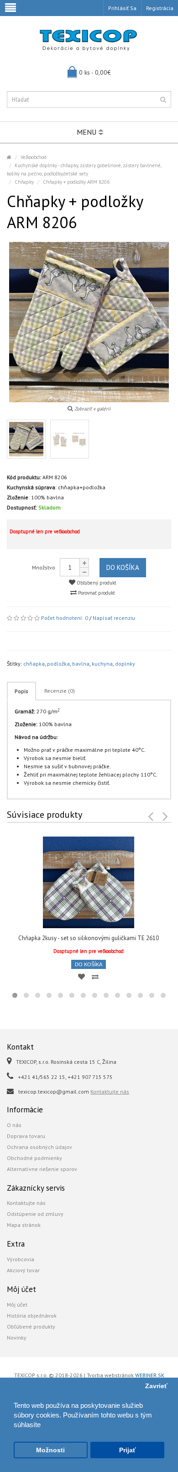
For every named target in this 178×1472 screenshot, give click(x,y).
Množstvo (43, 567)
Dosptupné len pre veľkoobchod (45, 531)
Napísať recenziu (114, 617)
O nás (14, 1125)
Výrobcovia (20, 1259)
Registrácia (159, 8)
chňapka (34, 663)
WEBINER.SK (149, 1375)
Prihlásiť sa (122, 8)
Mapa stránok (24, 1224)
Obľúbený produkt (95, 583)
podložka (58, 663)
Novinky (16, 1337)
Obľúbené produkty (31, 1326)
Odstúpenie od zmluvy (35, 1213)
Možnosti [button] (50, 1450)
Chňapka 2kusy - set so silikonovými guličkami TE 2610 (88, 938)
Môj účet (17, 1304)
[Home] (9, 157)
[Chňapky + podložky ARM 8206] (26, 439)
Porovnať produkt (96, 593)
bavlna (80, 663)
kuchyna (102, 663)
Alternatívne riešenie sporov (42, 1169)
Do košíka (122, 567)
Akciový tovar (23, 1270)
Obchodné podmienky (34, 1158)
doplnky (125, 663)
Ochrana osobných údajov (39, 1147)
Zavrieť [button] (156, 1386)
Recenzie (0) (59, 690)
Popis (21, 691)
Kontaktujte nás (109, 1091)
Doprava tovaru (26, 1136)
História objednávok (32, 1315)
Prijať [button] (127, 1450)
